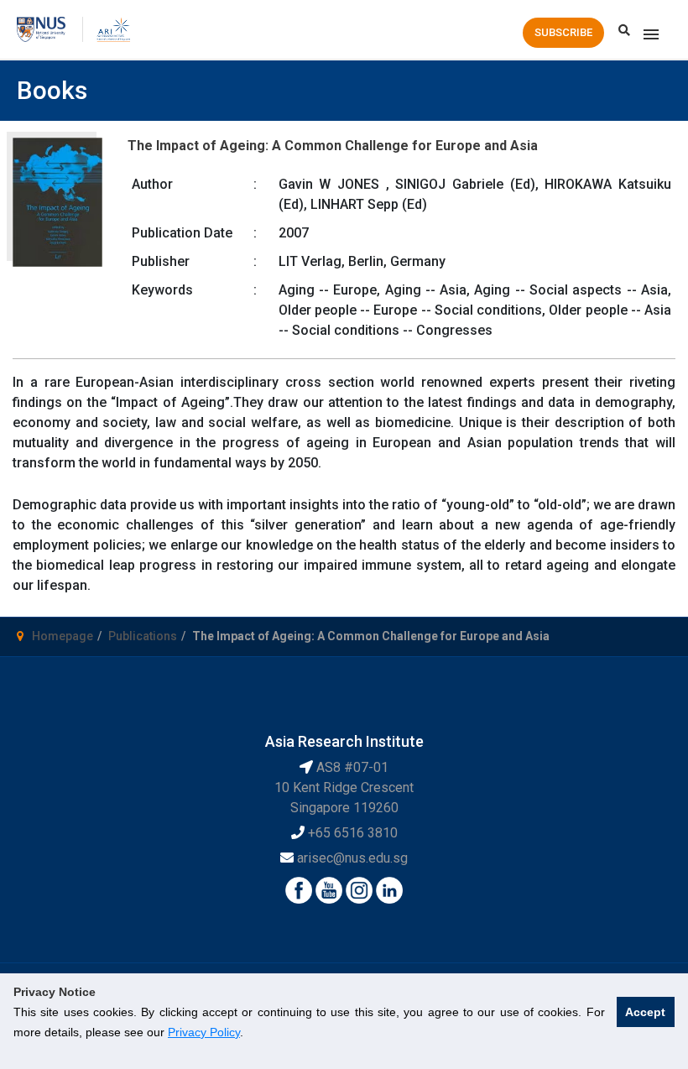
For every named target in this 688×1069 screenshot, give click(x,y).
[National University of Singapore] (41, 28)
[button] (563, 33)
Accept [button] (645, 1012)
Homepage (62, 636)
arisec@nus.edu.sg (352, 858)
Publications (142, 636)
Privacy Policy (204, 1032)
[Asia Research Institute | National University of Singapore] (113, 28)
